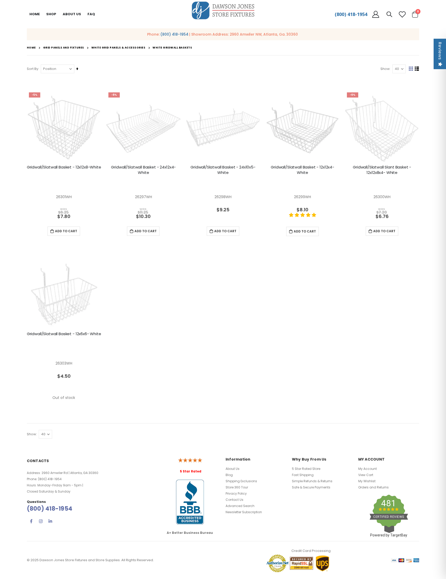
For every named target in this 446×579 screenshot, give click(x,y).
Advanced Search (240, 506)
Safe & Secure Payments (311, 487)
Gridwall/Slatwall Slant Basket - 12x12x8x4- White (382, 170)
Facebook (31, 521)
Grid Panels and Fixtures (63, 47)
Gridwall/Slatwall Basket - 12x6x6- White (64, 333)
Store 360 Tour (237, 487)
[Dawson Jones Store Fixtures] (223, 10)
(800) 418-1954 (351, 14)
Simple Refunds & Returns (312, 481)
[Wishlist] (402, 14)
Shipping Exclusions (241, 481)
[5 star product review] (302, 217)
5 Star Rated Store (306, 469)
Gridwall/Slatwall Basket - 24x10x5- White (223, 170)
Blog (229, 475)
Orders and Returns (373, 487)
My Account (367, 469)
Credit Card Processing (311, 550)
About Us (233, 469)
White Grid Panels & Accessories (118, 47)
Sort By (32, 68)
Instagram (41, 521)
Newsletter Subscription (244, 512)
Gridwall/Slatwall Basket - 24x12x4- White (143, 170)
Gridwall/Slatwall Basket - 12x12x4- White (302, 170)
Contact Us (234, 499)
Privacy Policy (236, 493)
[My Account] (375, 14)
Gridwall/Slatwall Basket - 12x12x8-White (64, 167)
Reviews (440, 51)
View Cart (365, 475)
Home (34, 14)
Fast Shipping (303, 475)
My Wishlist (367, 481)
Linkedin (50, 521)
